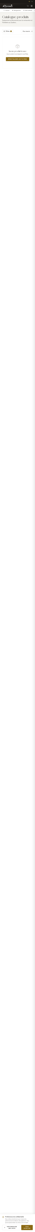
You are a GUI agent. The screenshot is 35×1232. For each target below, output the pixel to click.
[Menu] (32, 6)
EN (32, 1)
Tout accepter (27, 1227)
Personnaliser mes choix (12, 1227)
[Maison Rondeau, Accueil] (7, 6)
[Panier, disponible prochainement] (28, 5)
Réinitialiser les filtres (17, 59)
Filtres (8, 31)
